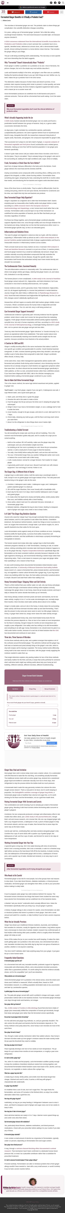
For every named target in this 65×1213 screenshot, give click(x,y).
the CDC (56, 630)
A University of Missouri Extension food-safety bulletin (38, 567)
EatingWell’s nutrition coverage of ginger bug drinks (34, 792)
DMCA (28, 1202)
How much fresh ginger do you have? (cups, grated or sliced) (26, 702)
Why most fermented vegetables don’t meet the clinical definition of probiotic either (30, 110)
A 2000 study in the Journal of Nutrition (46, 279)
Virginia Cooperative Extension (33, 551)
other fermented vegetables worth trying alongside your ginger (29, 869)
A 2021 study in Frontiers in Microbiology (23, 1008)
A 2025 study (9, 121)
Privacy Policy (35, 1202)
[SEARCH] (63, 2)
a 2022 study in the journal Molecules (38, 817)
